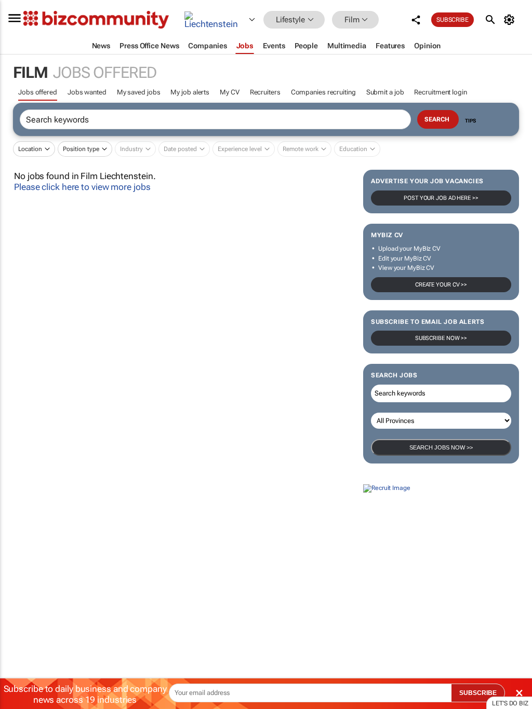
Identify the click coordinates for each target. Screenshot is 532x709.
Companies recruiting (323, 92)
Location (30, 149)
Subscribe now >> (441, 338)
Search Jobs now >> (441, 447)
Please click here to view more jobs (82, 187)
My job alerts (189, 92)
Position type (81, 149)
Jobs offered (37, 92)
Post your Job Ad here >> (441, 198)
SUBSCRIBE (478, 693)
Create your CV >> (441, 284)
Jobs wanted (87, 92)
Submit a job (385, 92)
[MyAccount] (511, 20)
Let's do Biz (510, 703)
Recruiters (265, 92)
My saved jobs (139, 92)
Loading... (19, 582)
